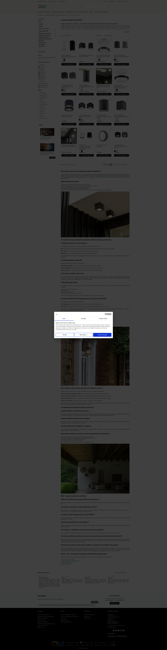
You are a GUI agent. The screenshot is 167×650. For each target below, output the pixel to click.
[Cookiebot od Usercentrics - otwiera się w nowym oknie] (105, 314)
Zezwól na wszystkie (102, 334)
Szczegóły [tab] (83, 318)
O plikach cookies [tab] (103, 318)
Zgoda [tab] (63, 318)
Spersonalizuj (83, 334)
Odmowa (65, 334)
